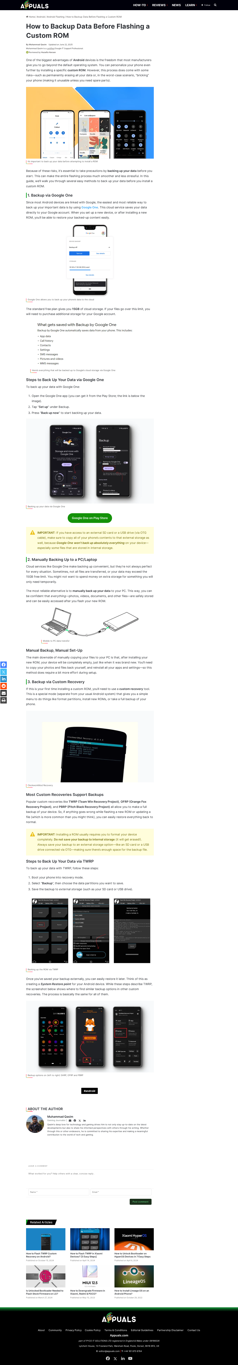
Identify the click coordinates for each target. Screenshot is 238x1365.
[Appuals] (34, 5)
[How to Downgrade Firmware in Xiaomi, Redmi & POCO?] (90, 1276)
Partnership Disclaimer (170, 1330)
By (27, 44)
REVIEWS (159, 5)
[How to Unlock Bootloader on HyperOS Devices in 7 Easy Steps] (134, 1239)
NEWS (176, 5)
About (41, 1330)
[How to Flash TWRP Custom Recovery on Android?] (45, 1239)
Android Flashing (55, 16)
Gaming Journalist (56, 1120)
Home (31, 16)
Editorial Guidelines (142, 1330)
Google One (89, 207)
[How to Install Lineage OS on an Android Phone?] (134, 1276)
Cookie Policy (93, 1330)
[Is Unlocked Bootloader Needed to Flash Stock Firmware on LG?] (45, 1276)
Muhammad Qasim (36, 44)
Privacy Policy (74, 1330)
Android (41, 16)
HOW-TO (139, 5)
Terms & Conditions (115, 1330)
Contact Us (193, 1330)
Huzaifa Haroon (48, 52)
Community (55, 1330)
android (90, 1090)
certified (50, 48)
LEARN (190, 5)
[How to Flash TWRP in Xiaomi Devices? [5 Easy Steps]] (90, 1239)
